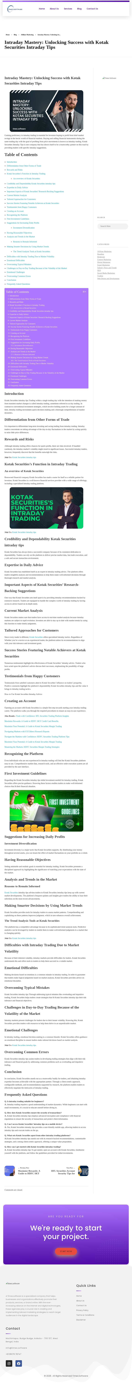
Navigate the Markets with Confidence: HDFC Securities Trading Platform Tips (37, 737)
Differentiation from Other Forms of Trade (24, 166)
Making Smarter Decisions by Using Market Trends (28, 246)
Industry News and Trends (107, 268)
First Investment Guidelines (18, 219)
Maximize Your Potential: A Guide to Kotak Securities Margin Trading (33, 726)
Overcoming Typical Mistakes (19, 264)
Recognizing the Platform (17, 215)
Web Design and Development (108, 279)
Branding (100, 254)
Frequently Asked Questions (18, 284)
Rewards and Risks (15, 170)
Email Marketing (103, 265)
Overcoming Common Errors (19, 276)
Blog (15, 35)
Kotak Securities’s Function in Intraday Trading (26, 174)
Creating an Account (15, 211)
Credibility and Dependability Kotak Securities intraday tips (31, 183)
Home (8, 35)
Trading (100, 276)
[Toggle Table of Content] (83, 291)
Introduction (12, 162)
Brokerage (101, 257)
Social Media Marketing (106, 273)
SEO (99, 270)
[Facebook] (18, 1363)
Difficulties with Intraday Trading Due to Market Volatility (30, 256)
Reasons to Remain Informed (25, 242)
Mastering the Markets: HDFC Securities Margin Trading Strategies (32, 747)
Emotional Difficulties (16, 260)
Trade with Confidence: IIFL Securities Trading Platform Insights (42, 716)
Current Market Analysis (17, 195)
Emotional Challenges (16, 272)
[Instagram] (9, 1363)
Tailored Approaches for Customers (21, 199)
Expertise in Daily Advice (17, 187)
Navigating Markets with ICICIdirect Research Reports (27, 731)
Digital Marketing (103, 262)
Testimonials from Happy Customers (22, 207)
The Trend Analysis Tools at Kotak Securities (31, 251)
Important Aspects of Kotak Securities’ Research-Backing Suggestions (35, 191)
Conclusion (11, 280)
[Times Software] (14, 9)
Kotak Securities (36, 637)
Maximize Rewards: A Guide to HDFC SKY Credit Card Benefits (31, 721)
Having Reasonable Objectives (19, 233)
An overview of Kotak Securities (26, 178)
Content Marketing (104, 260)
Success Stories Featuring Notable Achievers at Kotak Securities (33, 203)
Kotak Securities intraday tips (24, 457)
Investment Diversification (24, 228)
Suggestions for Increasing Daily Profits (23, 223)
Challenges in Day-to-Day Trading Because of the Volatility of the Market (37, 268)
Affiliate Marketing (27, 35)
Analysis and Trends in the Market (21, 237)
